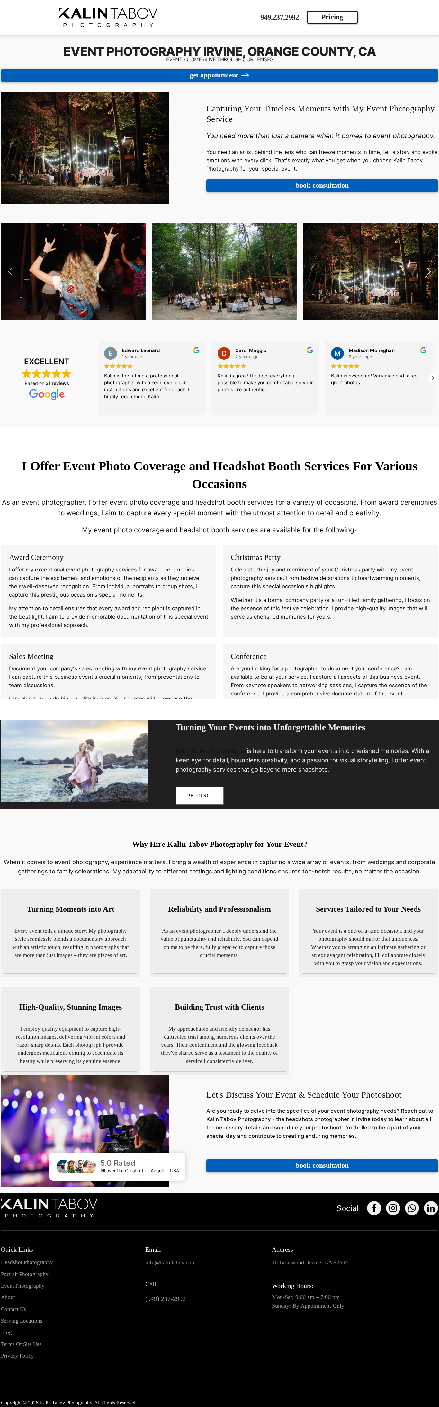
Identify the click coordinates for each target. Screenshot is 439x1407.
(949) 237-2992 (165, 1298)
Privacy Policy (17, 1356)
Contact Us (13, 1309)
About (8, 1297)
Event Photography (23, 1286)
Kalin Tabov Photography (210, 750)
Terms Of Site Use (21, 1344)
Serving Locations (21, 1321)
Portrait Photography (25, 1274)
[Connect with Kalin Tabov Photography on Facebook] (374, 1208)
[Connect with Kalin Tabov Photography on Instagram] (393, 1208)
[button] (10, 271)
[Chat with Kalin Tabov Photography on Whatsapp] (412, 1208)
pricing (199, 795)
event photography (91, 569)
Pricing (332, 17)
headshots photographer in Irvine (328, 1119)
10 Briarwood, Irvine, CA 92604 (310, 1262)
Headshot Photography (27, 1262)
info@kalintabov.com (170, 1262)
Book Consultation (322, 185)
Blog (6, 1332)
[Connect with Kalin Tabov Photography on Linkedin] (431, 1208)
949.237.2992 (279, 17)
